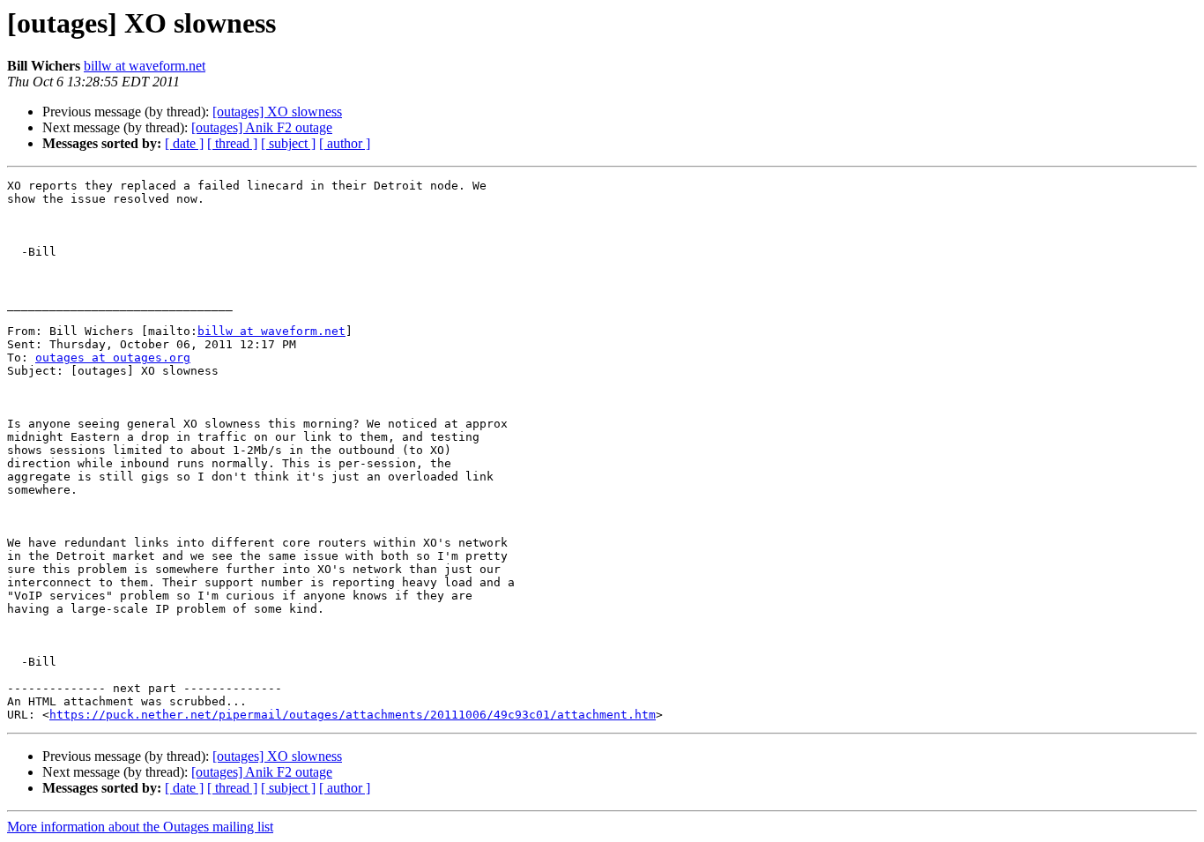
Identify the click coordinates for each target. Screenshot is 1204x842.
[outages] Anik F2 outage (261, 127)
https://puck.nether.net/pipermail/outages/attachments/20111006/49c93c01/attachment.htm (352, 714)
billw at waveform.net (144, 65)
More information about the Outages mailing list (140, 826)
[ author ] (344, 143)
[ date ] (184, 143)
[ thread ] (232, 143)
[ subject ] (288, 143)
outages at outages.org (112, 357)
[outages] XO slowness (277, 111)
